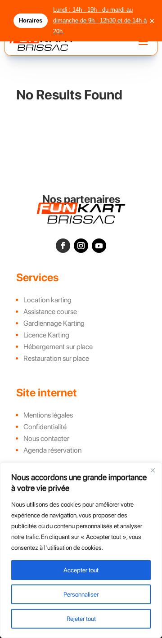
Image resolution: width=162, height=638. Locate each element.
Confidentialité (45, 426)
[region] (81, 550)
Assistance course (50, 311)
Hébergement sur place (58, 346)
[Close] (152, 470)
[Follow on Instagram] (81, 245)
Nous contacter (46, 438)
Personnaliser (81, 594)
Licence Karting (46, 335)
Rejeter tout (81, 618)
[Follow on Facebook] (63, 245)
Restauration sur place (56, 358)
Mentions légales (48, 415)
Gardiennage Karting (54, 323)
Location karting (47, 300)
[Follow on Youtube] (99, 245)
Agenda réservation (52, 450)
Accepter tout (81, 570)
